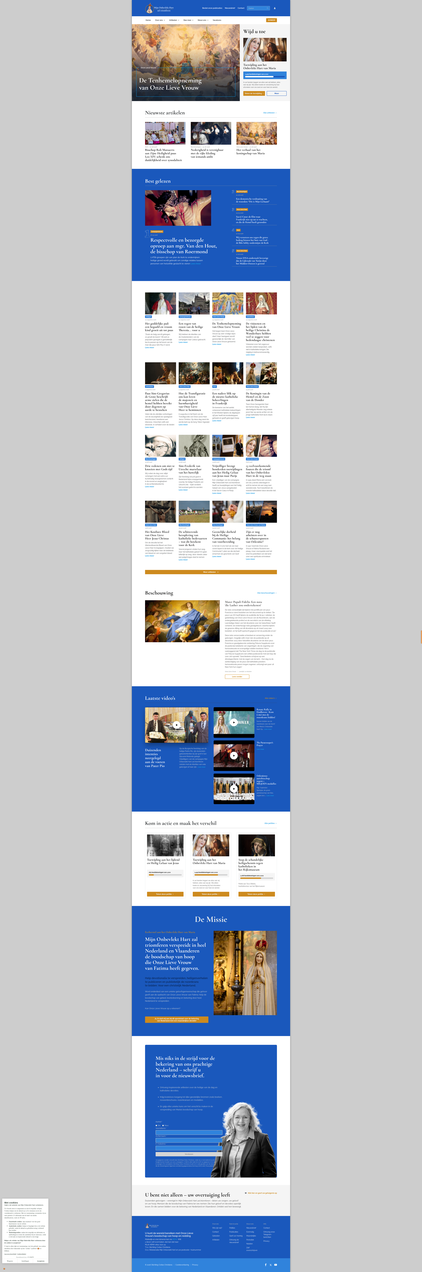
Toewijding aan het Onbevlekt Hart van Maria (259, 66)
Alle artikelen (269, 113)
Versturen (189, 1154)
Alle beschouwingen (266, 593)
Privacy (266, 1241)
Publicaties (233, 1232)
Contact (241, 8)
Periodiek (250, 1240)
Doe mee (187, 20)
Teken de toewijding (253, 93)
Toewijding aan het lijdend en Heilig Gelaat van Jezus (163, 861)
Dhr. (159, 1125)
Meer (277, 93)
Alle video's (270, 698)
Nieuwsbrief (230, 8)
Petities (232, 1228)
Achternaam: (161, 1136)
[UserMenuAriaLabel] (275, 8)
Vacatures (217, 20)
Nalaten (249, 1244)
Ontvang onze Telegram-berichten (269, 1234)
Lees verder (237, 677)
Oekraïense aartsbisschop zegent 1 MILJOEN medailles (266, 779)
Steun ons (202, 20)
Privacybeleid (210, 1166)
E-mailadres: (161, 1144)
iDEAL (174, 1239)
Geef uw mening (236, 1236)
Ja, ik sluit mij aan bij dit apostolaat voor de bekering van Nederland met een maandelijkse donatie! (177, 1020)
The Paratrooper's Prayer (265, 744)
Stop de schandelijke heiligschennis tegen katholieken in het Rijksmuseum (250, 864)
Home (148, 20)
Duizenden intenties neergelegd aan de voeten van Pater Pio (155, 758)
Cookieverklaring (182, 1265)
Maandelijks (251, 1236)
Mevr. (166, 1125)
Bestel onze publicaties (212, 8)
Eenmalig (250, 1232)
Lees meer (201, 767)
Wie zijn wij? (217, 1228)
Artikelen (173, 20)
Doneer (271, 20)
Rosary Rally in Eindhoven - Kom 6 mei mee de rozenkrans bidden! (266, 713)
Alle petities (270, 823)
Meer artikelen (209, 572)
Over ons (159, 20)
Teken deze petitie (164, 894)
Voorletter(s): (161, 1128)
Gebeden (216, 1236)
